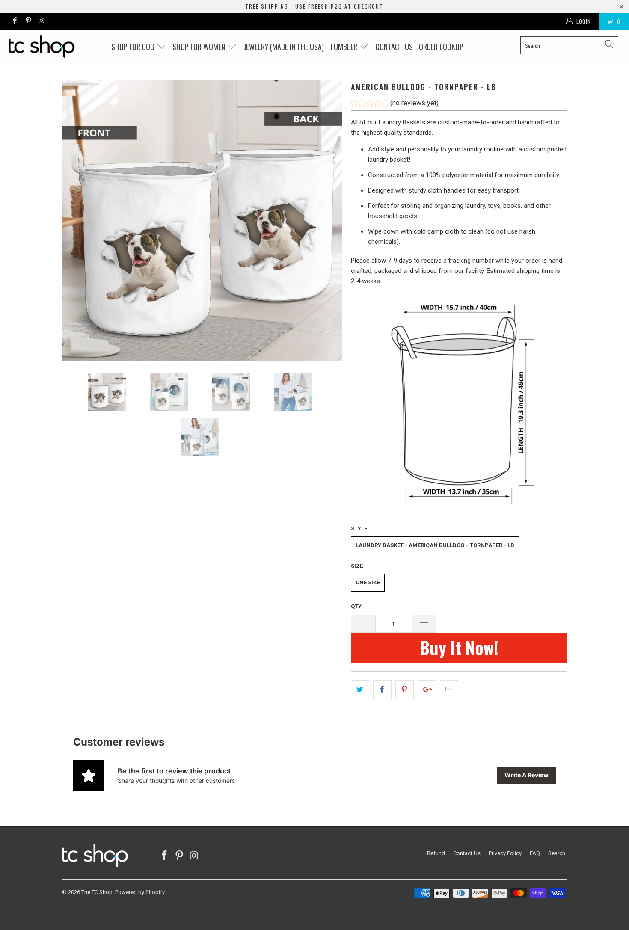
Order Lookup (441, 46)
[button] (395, 104)
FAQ (535, 853)
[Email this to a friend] (449, 689)
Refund (436, 853)
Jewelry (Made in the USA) (283, 46)
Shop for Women (199, 46)
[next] (327, 220)
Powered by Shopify (140, 892)
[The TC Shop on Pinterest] (27, 21)
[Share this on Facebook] (382, 689)
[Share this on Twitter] (360, 689)
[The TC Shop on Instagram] (41, 21)
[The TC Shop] (55, 46)
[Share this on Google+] (427, 689)
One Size (368, 582)
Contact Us (467, 853)
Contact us (394, 46)
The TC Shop (97, 892)
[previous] (77, 220)
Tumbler (344, 46)
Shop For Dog (133, 46)
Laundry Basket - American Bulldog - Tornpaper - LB (435, 545)
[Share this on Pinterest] (404, 689)
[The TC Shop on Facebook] (14, 21)
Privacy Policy (505, 853)
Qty (356, 606)
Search (556, 853)
